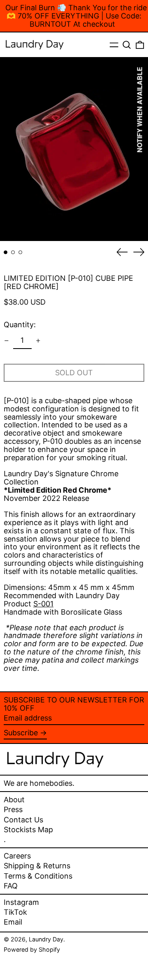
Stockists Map (28, 829)
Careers (17, 856)
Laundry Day (46, 939)
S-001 (43, 603)
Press (13, 809)
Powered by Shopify (32, 949)
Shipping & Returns (37, 865)
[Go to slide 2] (13, 252)
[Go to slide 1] (5, 252)
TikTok (15, 912)
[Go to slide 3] (20, 252)
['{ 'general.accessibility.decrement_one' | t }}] (6, 340)
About (14, 799)
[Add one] (38, 340)
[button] (127, 45)
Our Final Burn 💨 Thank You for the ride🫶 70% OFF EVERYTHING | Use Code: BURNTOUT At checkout (76, 15)
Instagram (21, 902)
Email (13, 922)
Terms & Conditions (38, 876)
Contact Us (23, 819)
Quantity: (20, 324)
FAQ (11, 885)
